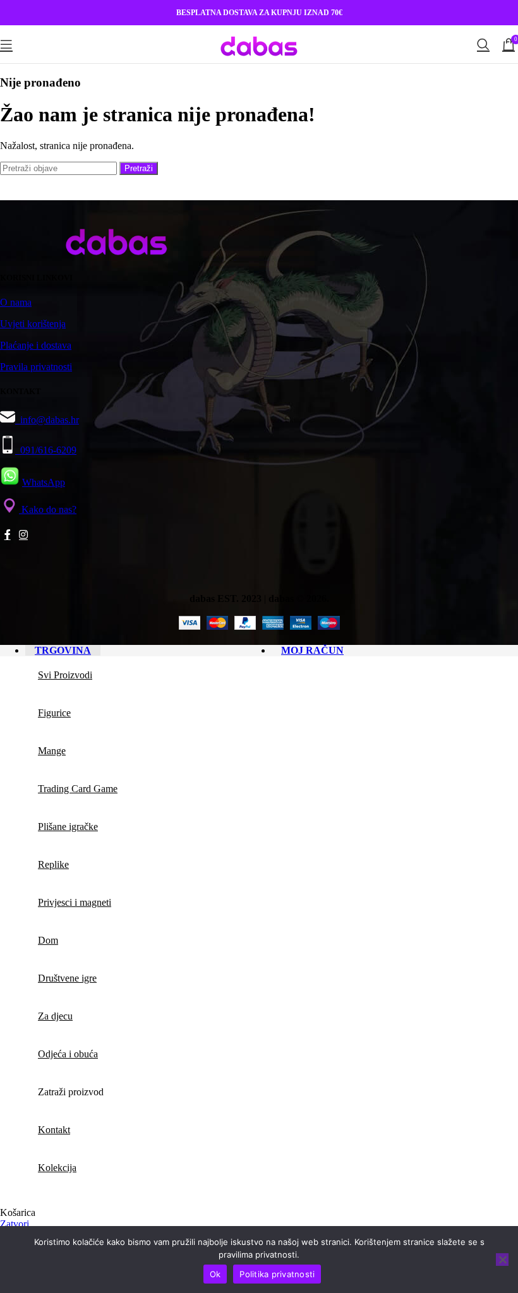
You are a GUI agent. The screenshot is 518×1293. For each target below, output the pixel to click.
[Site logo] (259, 65)
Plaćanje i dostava (35, 345)
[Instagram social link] (23, 535)
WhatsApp (43, 482)
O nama (16, 302)
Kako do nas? (47, 509)
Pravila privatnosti (36, 366)
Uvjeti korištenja (33, 323)
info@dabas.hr (49, 419)
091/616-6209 (45, 450)
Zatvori (14, 1223)
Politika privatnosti (277, 1274)
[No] (502, 1259)
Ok (215, 1274)
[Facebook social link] (7, 535)
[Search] (483, 44)
